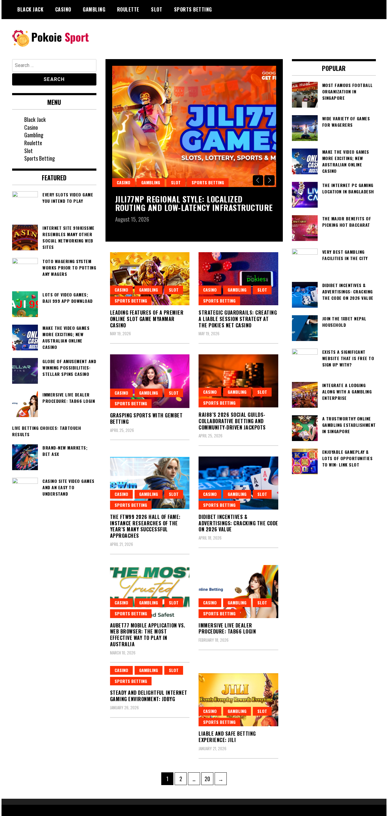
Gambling (94, 9)
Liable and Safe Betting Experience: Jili (227, 737)
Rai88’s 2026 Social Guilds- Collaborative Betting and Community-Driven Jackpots (232, 421)
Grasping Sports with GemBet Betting (146, 418)
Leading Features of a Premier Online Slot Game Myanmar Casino (147, 319)
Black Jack (30, 9)
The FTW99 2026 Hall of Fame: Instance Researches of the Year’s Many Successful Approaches (145, 526)
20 (208, 778)
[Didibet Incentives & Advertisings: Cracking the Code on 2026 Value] (238, 483)
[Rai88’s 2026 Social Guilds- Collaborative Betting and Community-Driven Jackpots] (238, 380)
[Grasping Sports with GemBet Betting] (150, 381)
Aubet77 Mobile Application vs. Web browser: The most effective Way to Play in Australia (147, 635)
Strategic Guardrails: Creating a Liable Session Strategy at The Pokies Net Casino (238, 319)
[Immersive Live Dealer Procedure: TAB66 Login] (238, 591)
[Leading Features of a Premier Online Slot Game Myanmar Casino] (150, 278)
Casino (63, 9)
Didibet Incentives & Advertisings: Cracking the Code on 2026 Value (238, 523)
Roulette (128, 9)
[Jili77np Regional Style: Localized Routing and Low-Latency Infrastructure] (194, 126)
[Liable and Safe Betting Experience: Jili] (238, 699)
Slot (156, 9)
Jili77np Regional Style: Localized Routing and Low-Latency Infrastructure (194, 203)
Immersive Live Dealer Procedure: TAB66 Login (227, 628)
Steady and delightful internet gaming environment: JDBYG (148, 696)
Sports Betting (193, 9)
